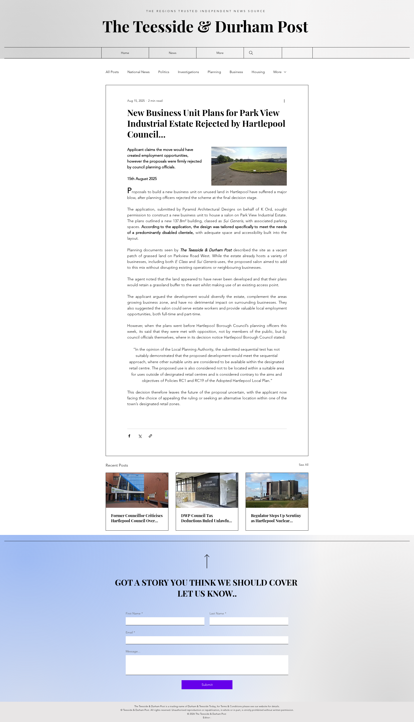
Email (130, 632)
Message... (133, 651)
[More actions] (284, 100)
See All (303, 465)
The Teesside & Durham (189, 26)
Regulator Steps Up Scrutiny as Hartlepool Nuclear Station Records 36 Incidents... (276, 518)
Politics (163, 72)
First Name (134, 613)
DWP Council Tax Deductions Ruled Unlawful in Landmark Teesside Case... (207, 518)
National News (138, 72)
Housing (258, 72)
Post (294, 26)
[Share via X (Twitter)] (140, 436)
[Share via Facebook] (129, 436)
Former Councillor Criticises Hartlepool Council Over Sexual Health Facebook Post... (137, 518)
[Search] (251, 52)
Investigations (188, 72)
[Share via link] (150, 436)
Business (236, 72)
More (277, 72)
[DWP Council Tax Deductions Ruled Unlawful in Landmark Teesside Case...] (207, 490)
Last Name (218, 613)
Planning (214, 72)
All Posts (112, 72)
